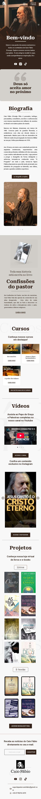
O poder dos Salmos (12, 378)
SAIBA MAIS (21, 312)
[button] (18, 229)
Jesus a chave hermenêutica (30, 357)
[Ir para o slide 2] (19, 447)
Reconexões (11, 356)
